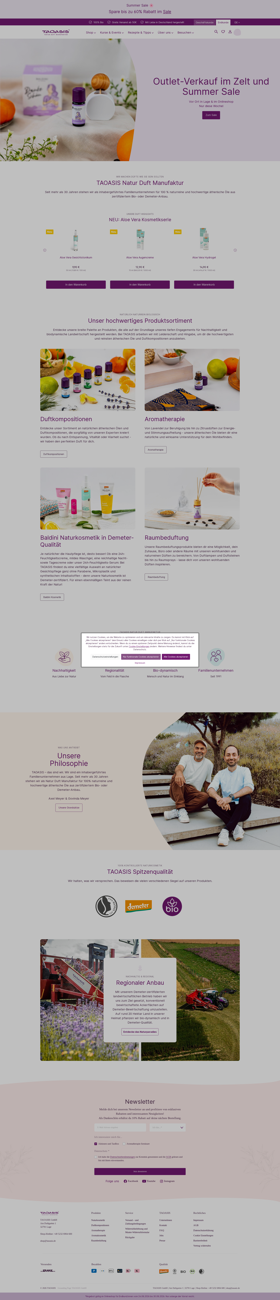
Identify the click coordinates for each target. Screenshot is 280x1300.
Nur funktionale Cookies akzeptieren (141, 656)
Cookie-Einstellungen (139, 646)
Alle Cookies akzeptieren (176, 656)
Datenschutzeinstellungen (105, 656)
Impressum (140, 663)
